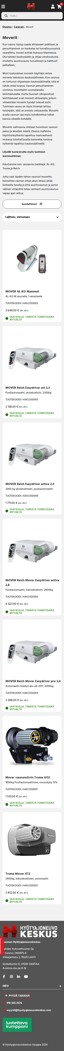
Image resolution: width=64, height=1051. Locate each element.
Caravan (19, 27)
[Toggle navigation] (4, 6)
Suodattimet (29, 204)
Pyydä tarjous (19, 996)
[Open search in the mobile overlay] (32, 15)
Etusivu (7, 27)
